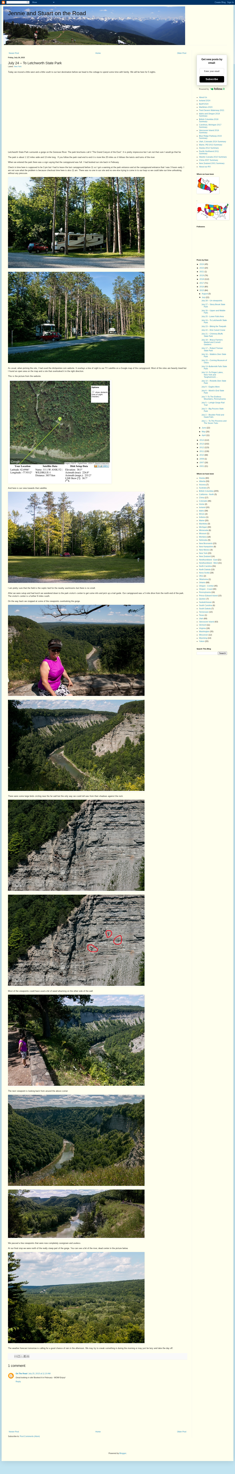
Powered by (204, 89)
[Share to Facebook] (25, 1356)
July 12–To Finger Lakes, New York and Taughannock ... (212, 374)
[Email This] (15, 1356)
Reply (18, 1381)
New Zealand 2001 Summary (211, 163)
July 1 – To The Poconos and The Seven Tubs (214, 422)
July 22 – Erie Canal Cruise (213, 330)
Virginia (202, 628)
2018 (202, 279)
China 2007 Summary (208, 160)
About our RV (205, 167)
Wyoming (203, 638)
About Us (203, 97)
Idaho (201, 511)
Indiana (202, 517)
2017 (202, 283)
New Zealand (205, 556)
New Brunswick (205, 543)
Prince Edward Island (208, 596)
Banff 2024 (203, 104)
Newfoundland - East (208, 560)
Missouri (202, 533)
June (204, 428)
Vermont (202, 625)
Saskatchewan (205, 602)
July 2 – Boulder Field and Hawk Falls (212, 416)
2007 (202, 462)
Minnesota (203, 530)
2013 (202, 444)
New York (18, 66)
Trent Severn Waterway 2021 (211, 110)
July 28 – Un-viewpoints (211, 301)
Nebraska (203, 540)
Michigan (203, 527)
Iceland (202, 507)
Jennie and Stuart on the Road (47, 13)
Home (98, 53)
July (204, 297)
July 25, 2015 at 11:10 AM (39, 1373)
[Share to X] (22, 1356)
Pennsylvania (205, 592)
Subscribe (212, 79)
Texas (201, 615)
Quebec (202, 599)
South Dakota (205, 609)
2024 (202, 264)
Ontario (202, 582)
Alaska (202, 478)
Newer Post (14, 53)
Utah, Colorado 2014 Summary (212, 141)
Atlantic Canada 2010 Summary (213, 157)
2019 (202, 275)
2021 (202, 272)
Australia (203, 488)
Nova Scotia (204, 573)
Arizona (202, 485)
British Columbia (206, 491)
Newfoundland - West (208, 563)
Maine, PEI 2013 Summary (210, 145)
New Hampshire (206, 547)
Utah (201, 618)
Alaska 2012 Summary (209, 148)
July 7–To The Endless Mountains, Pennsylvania (213, 398)
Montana (203, 537)
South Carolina (205, 605)
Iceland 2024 (204, 100)
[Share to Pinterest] (28, 1356)
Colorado (203, 501)
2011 (202, 451)
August (205, 294)
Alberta (202, 481)
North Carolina (205, 566)
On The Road (21, 1373)
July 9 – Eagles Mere (210, 387)
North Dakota (205, 569)
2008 (202, 459)
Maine (201, 520)
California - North (206, 494)
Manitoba (203, 524)
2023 (202, 268)
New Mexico (204, 550)
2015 (202, 290)
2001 (202, 466)
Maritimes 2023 (205, 107)
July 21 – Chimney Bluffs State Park (212, 335)
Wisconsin (203, 635)
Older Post (181, 53)
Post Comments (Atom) (30, 1436)
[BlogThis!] (18, 1356)
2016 (202, 287)
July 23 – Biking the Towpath (213, 326)
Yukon (201, 641)
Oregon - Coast (205, 589)
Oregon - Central (206, 586)
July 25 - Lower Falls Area (212, 316)
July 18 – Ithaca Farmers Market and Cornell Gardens (212, 342)
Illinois (202, 514)
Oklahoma (203, 579)
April (204, 435)
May (204, 432)
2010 (202, 455)
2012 (202, 447)
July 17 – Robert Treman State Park (212, 349)
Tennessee (204, 612)
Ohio (201, 576)
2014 (202, 440)
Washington (204, 631)
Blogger (122, 1453)
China (201, 498)
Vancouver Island (206, 622)
